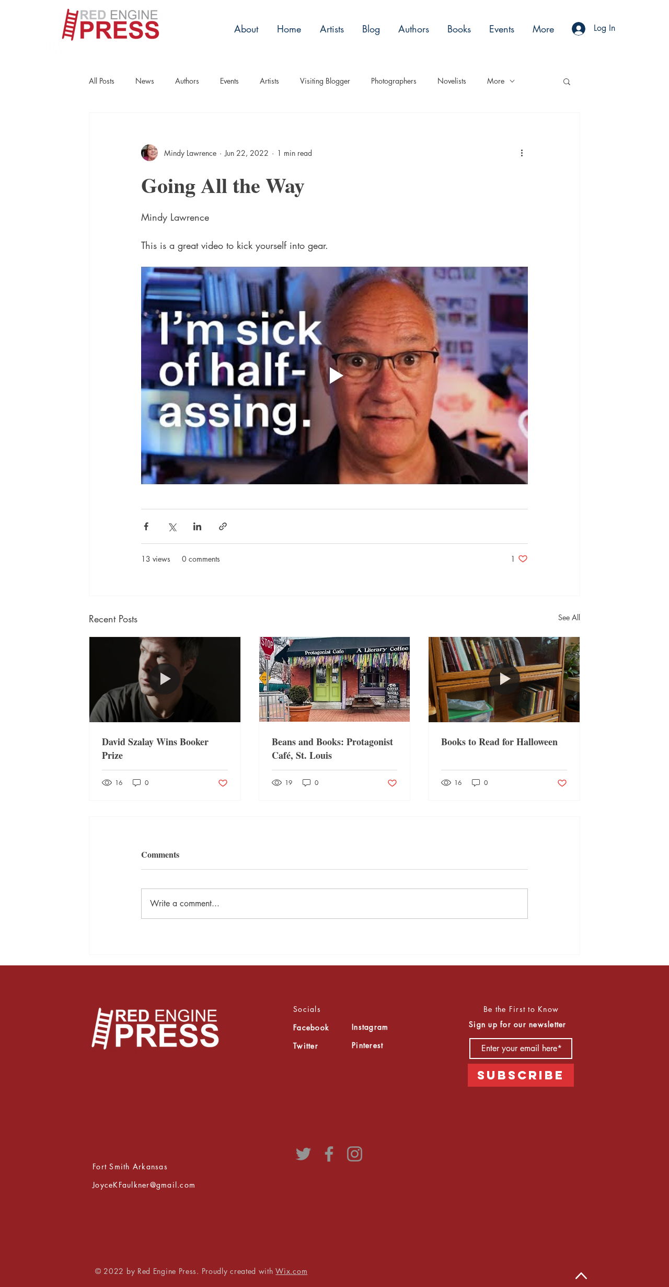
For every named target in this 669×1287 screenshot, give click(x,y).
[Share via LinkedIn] (197, 526)
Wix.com (291, 1271)
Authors (187, 81)
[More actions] (521, 152)
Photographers (394, 81)
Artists (269, 81)
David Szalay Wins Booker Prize (155, 748)
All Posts (101, 81)
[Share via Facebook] (146, 526)
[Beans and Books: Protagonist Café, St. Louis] (334, 679)
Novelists (451, 81)
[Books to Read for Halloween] (504, 679)
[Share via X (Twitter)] (172, 526)
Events (229, 81)
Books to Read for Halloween (499, 741)
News (144, 81)
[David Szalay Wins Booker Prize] (164, 679)
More (495, 81)
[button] (330, 29)
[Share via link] (223, 526)
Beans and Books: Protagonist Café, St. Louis (332, 748)
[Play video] (334, 375)
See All (569, 617)
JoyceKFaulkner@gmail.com (144, 1185)
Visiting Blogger (325, 81)
